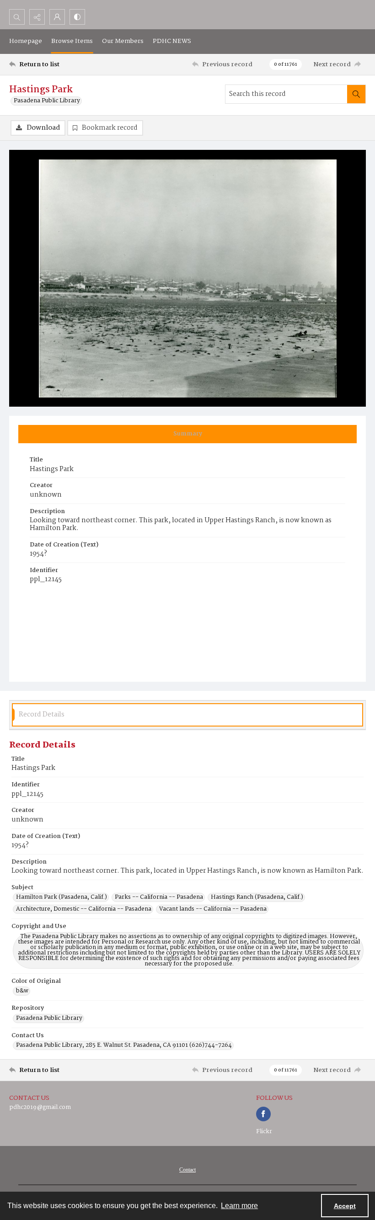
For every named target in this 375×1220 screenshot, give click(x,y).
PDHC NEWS (172, 41)
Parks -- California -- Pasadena (159, 897)
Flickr (264, 1131)
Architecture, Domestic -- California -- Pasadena (83, 909)
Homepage (25, 41)
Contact (187, 1170)
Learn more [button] (239, 1205)
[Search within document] (356, 94)
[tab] (187, 434)
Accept (345, 1205)
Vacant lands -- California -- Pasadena (213, 909)
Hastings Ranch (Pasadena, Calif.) (257, 897)
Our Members (123, 41)
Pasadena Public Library (47, 101)
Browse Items (72, 41)
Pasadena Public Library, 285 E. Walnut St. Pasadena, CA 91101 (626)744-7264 (124, 1045)
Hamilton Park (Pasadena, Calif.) (61, 897)
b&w (22, 991)
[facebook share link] (263, 1114)
